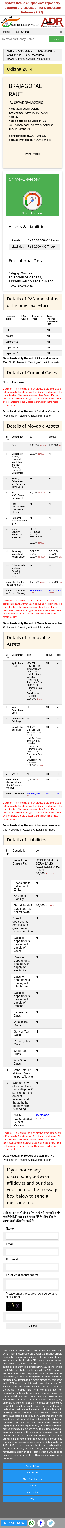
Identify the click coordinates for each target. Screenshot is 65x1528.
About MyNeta (33, 1466)
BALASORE (44, 50)
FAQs (32, 1498)
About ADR (32, 1472)
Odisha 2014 (25, 50)
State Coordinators (32, 1479)
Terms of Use (32, 1492)
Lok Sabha (22, 31)
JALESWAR (14, 54)
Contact (32, 1485)
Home (6, 31)
